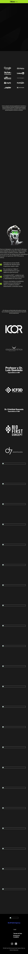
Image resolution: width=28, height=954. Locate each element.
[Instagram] (12, 944)
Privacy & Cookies (16, 936)
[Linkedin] (16, 944)
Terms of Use (17, 933)
